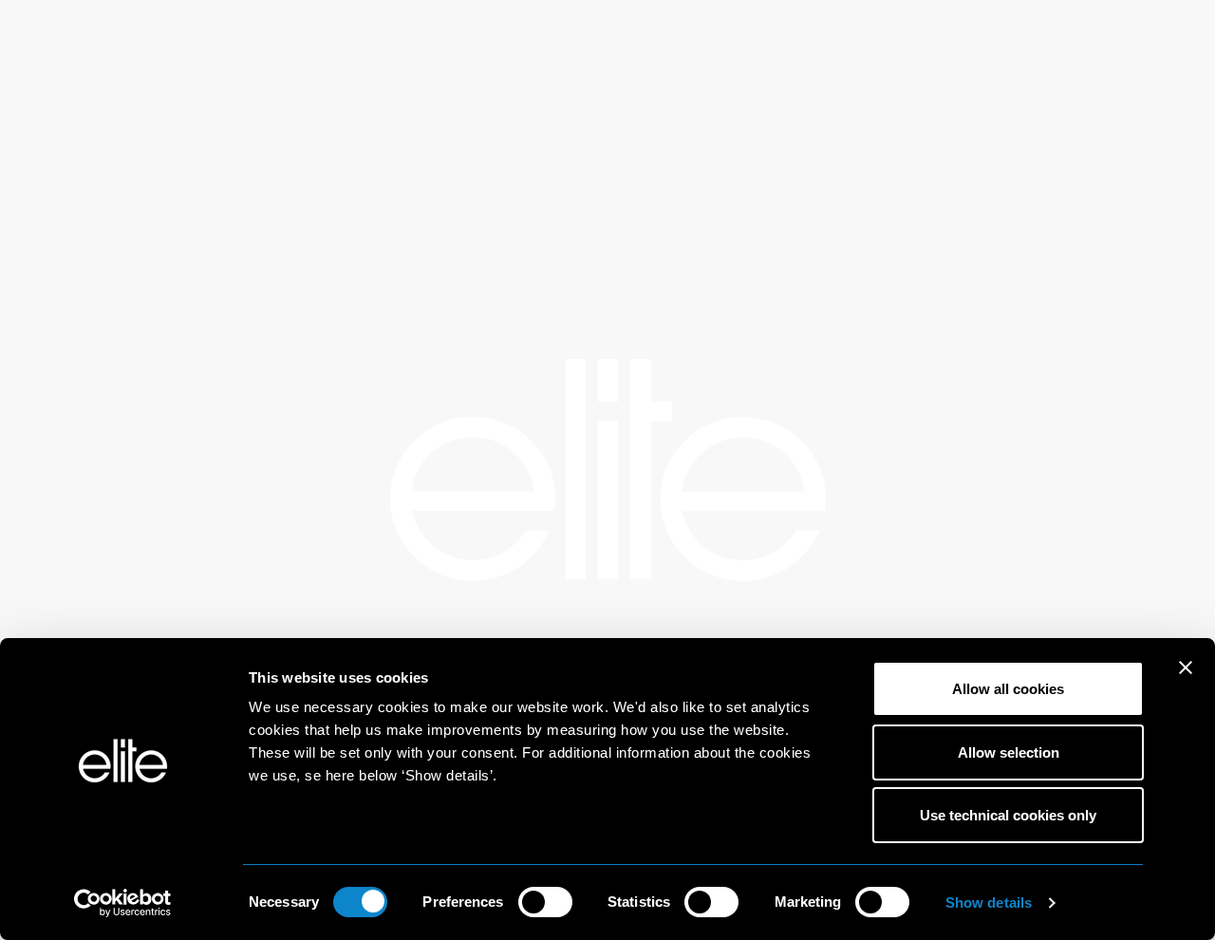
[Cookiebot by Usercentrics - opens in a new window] (123, 903)
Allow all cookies (1008, 689)
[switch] (545, 902)
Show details (988, 902)
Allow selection (1008, 752)
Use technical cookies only (1008, 815)
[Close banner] (1185, 680)
